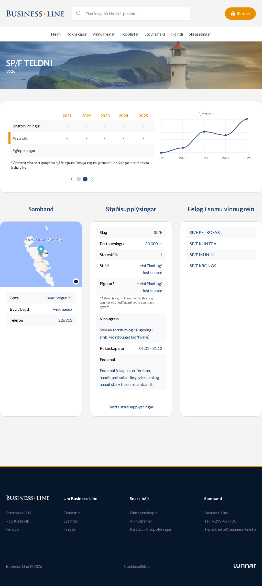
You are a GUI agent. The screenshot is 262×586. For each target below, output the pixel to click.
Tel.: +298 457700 (220, 520)
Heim (56, 33)
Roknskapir (77, 33)
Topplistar (130, 33)
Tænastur (71, 512)
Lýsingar (70, 520)
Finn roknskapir (143, 512)
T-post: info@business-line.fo (230, 529)
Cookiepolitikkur (137, 566)
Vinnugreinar (103, 33)
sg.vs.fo (105, 307)
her (25, 167)
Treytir (69, 529)
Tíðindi (176, 33)
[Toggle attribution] (76, 281)
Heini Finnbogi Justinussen (149, 269)
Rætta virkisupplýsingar (151, 529)
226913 (65, 320)
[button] (206, 114)
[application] (205, 134)
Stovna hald (155, 33)
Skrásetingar (200, 33)
